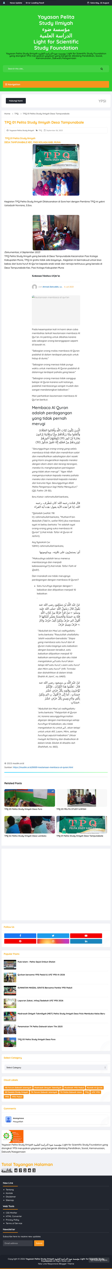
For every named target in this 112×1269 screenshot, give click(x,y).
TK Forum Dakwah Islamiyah (44, 1092)
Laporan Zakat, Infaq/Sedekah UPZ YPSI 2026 (40, 1000)
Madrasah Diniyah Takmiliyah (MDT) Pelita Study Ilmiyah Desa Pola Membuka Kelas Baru (61, 1013)
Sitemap (10, 1200)
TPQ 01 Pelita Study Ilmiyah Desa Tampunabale (79, 836)
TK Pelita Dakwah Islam (71, 1092)
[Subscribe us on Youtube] (86, 935)
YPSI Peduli (17, 1096)
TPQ (40, 130)
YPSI (7, 1096)
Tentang (10, 1189)
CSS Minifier (11, 1212)
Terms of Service (14, 1223)
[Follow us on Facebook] (20, 935)
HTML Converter (14, 1216)
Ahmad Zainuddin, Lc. (52, 287)
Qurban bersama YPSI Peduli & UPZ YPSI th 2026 (41, 974)
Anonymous (18, 1118)
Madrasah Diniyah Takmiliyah (48, 1087)
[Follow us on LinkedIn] (86, 941)
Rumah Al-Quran (95, 1087)
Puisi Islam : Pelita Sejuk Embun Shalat (36, 961)
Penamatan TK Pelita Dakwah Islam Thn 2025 (40, 1026)
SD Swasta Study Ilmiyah (16, 1092)
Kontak (9, 1193)
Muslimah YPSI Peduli (74, 1087)
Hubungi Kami (16, 100)
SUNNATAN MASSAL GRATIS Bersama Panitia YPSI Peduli (45, 987)
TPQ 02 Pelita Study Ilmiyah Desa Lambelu (25, 836)
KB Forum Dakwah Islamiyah (18, 1087)
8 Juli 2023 (69, 287)
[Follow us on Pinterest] (20, 941)
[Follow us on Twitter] (53, 935)
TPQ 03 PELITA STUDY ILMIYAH (71, 809)
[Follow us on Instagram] (53, 941)
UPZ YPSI (96, 1092)
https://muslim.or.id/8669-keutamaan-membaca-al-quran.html (43, 767)
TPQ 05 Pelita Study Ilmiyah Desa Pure (23, 809)
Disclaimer (11, 1196)
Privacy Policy (12, 1219)
